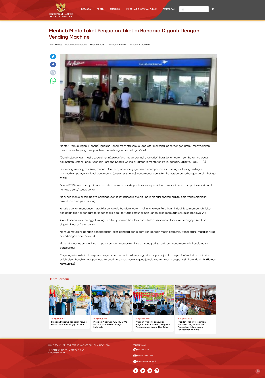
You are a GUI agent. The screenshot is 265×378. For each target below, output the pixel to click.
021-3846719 (143, 349)
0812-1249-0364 (145, 355)
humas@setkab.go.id (147, 361)
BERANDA (86, 9)
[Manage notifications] (257, 371)
